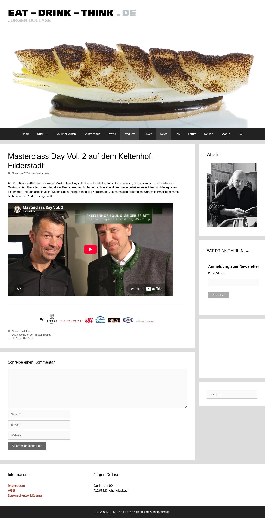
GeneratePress (160, 511)
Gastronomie (92, 134)
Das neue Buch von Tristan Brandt (31, 334)
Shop (224, 134)
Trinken (147, 134)
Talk (177, 134)
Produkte (129, 134)
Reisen (208, 134)
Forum (192, 134)
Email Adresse (217, 273)
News (163, 134)
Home (25, 134)
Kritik (40, 134)
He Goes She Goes (23, 338)
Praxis (112, 134)
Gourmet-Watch (66, 134)
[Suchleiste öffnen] (241, 134)
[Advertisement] (233, 348)
